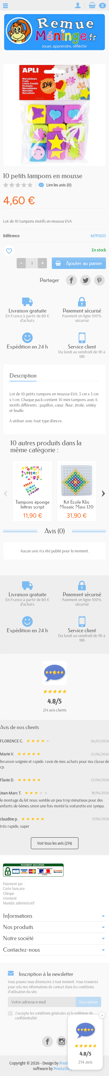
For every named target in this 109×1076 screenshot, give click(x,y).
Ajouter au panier (84, 263)
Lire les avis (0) (58, 185)
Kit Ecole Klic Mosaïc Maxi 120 (77, 504)
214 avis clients (54, 710)
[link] (71, 280)
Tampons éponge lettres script (32, 504)
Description (23, 375)
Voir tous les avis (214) (54, 843)
